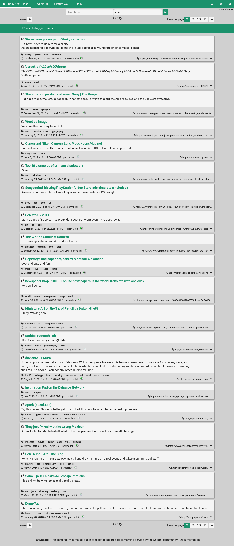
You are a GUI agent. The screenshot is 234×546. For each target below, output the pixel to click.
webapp (38, 375)
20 (187, 19)
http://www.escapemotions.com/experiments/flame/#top (178, 495)
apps (96, 375)
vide (67, 442)
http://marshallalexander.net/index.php (188, 272)
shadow (37, 175)
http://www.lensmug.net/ (195, 157)
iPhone (55, 414)
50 (193, 19)
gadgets (45, 109)
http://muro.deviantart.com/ (194, 379)
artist (70, 463)
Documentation (190, 539)
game (38, 54)
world (28, 296)
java (33, 491)
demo (66, 414)
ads (35, 202)
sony (35, 109)
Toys (35, 268)
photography (50, 345)
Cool (27, 268)
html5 (28, 375)
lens (43, 153)
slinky (28, 54)
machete (29, 442)
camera (41, 246)
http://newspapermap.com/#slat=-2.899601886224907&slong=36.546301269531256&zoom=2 (184, 300)
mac (40, 513)
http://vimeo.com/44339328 (194, 86)
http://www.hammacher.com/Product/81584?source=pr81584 (176, 250)
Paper (45, 268)
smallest (29, 246)
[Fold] (211, 58)
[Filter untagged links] (29, 19)
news (37, 296)
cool (48, 28)
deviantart (71, 375)
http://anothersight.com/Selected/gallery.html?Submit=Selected (175, 228)
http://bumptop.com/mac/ (195, 517)
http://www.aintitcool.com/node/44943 (188, 446)
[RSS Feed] (221, 4)
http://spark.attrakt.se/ (196, 418)
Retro (54, 268)
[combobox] (138, 12)
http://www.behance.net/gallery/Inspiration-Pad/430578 (179, 396)
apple (38, 414)
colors (28, 345)
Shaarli (44, 539)
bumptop (29, 513)
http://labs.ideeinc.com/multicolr (191, 349)
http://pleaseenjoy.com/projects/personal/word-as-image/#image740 (172, 135)
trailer (51, 442)
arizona (77, 442)
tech (59, 246)
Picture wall (61, 4)
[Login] (230, 4)
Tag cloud (41, 4)
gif (32, 224)
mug (27, 153)
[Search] (212, 4)
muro (106, 375)
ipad (48, 375)
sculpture (50, 323)
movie (41, 442)
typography (57, 131)
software (56, 513)
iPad (46, 414)
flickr (38, 345)
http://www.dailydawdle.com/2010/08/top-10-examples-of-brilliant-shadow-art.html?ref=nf (182, 179)
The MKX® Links (17, 4)
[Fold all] (211, 19)
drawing (58, 375)
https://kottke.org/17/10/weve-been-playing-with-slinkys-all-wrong (174, 58)
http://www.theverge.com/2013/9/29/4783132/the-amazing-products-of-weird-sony (179, 113)
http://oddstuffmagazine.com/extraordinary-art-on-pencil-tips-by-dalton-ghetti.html (178, 327)
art (46, 131)
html (82, 414)
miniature (30, 323)
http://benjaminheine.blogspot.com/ (190, 467)
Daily (79, 4)
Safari (28, 414)
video (28, 82)
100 (199, 19)
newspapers (50, 296)
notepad (37, 392)
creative (37, 131)
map (62, 296)
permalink (50, 58)
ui (47, 513)
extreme (56, 54)
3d (50, 202)
